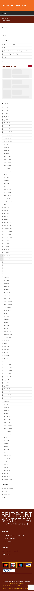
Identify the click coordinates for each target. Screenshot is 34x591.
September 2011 (8, 461)
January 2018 (7, 392)
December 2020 (8, 301)
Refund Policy (12, 588)
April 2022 (6, 253)
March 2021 (7, 292)
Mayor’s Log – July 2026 (10, 45)
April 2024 (6, 183)
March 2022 (7, 256)
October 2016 (7, 431)
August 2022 (7, 240)
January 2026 (7, 129)
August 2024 (7, 174)
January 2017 (7, 422)
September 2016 (8, 434)
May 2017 (6, 410)
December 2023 (8, 192)
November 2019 (8, 334)
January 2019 (7, 364)
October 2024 (7, 168)
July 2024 (6, 177)
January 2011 (7, 476)
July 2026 (6, 111)
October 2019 (7, 337)
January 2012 (7, 455)
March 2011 (7, 470)
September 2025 (8, 141)
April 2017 (6, 413)
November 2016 (8, 428)
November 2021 (8, 268)
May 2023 (6, 213)
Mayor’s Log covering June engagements (14, 48)
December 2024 (8, 162)
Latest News (7, 494)
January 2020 (7, 331)
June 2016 (6, 443)
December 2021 (8, 265)
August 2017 (7, 401)
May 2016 (6, 446)
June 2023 (6, 210)
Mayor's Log (7, 497)
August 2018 (7, 380)
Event (5, 491)
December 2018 (8, 367)
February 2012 (7, 452)
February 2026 (7, 126)
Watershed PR (14, 583)
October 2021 (7, 271)
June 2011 (6, 467)
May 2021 (6, 286)
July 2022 (6, 244)
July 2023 (6, 207)
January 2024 (7, 189)
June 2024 (6, 180)
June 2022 (6, 247)
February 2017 (7, 419)
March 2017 (7, 416)
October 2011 (7, 458)
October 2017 (7, 395)
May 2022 (6, 250)
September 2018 (8, 377)
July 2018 (6, 383)
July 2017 (6, 404)
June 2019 (6, 349)
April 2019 (6, 355)
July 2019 (6, 346)
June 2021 (6, 283)
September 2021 (8, 274)
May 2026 (6, 117)
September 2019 (8, 340)
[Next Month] (31, 66)
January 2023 (7, 225)
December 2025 (8, 132)
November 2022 (8, 231)
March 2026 (7, 123)
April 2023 (6, 216)
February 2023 (7, 222)
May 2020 (6, 322)
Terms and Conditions (18, 586)
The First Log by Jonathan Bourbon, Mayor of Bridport (17, 51)
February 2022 (7, 259)
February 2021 (7, 295)
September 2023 (8, 201)
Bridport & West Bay (14, 5)
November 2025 (8, 135)
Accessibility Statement (24, 588)
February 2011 (7, 473)
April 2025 (6, 153)
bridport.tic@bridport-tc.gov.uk (10, 551)
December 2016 (8, 425)
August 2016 (7, 437)
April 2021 (6, 289)
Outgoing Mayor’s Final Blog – (11, 54)
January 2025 (7, 159)
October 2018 (7, 373)
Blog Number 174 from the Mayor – (13, 57)
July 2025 (6, 144)
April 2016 (6, 449)
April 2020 (6, 325)
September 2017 (8, 398)
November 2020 (8, 304)
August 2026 (7, 107)
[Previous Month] (29, 66)
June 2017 (6, 407)
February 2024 (7, 186)
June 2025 (6, 147)
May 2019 (6, 352)
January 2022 (7, 262)
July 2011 (6, 464)
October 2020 (7, 307)
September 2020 (8, 310)
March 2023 (7, 219)
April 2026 (6, 120)
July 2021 (6, 280)
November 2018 (8, 370)
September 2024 (8, 171)
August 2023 (7, 204)
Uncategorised (7, 504)
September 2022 (8, 237)
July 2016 (6, 440)
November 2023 (8, 195)
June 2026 (6, 114)
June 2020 (6, 319)
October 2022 (7, 234)
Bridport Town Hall (8, 488)
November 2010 (8, 479)
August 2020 (7, 313)
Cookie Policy (7, 586)
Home (3, 20)
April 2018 (6, 386)
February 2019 (7, 361)
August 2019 (7, 343)
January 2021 (7, 298)
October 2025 (7, 138)
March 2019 (7, 358)
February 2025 (7, 156)
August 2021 (7, 277)
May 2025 (6, 150)
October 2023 (7, 198)
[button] (4, 13)
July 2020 (6, 316)
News (5, 500)
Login (22, 583)
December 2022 (8, 228)
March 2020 (7, 328)
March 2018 (7, 389)
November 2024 (8, 165)
